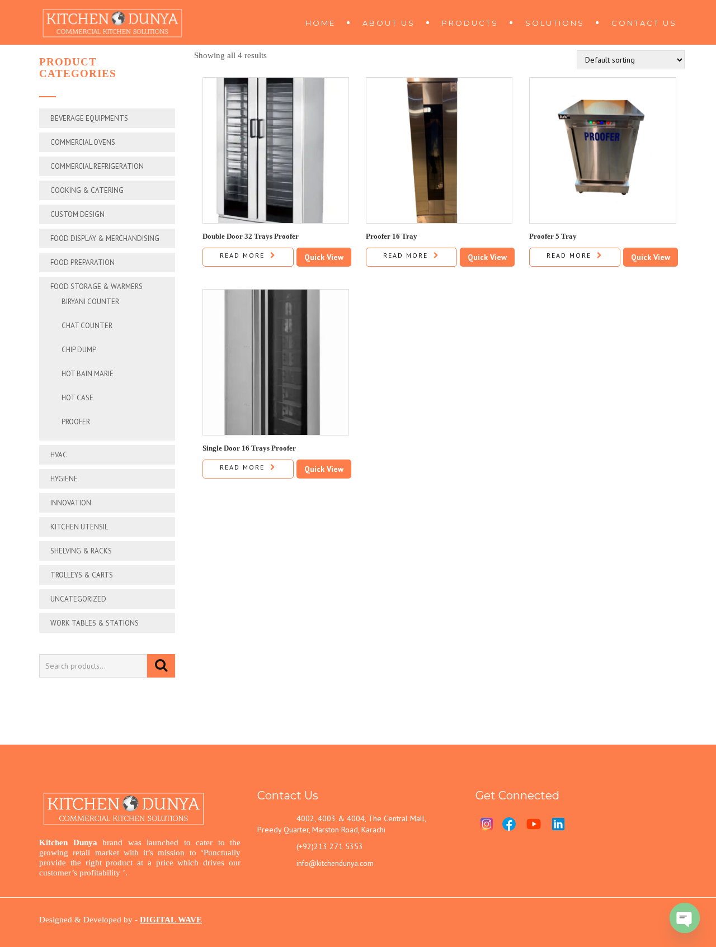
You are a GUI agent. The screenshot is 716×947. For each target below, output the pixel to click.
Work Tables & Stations (94, 623)
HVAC (58, 455)
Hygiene (64, 479)
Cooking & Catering (87, 190)
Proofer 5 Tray (553, 236)
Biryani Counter (90, 301)
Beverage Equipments (89, 118)
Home (320, 22)
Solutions (555, 22)
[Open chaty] (685, 918)
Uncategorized (78, 599)
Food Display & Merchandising (104, 238)
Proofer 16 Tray (391, 236)
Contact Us (644, 22)
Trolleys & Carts (81, 575)
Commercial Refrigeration (97, 166)
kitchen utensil (79, 527)
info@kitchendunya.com (335, 863)
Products (470, 22)
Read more (242, 255)
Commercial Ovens (82, 142)
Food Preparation (82, 262)
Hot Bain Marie (88, 373)
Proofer (76, 422)
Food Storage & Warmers (96, 286)
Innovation (70, 503)
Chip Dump (79, 349)
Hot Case (77, 398)
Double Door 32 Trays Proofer (250, 236)
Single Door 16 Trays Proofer (249, 448)
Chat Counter (87, 325)
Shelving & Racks (81, 551)
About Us (388, 22)
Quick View (323, 257)
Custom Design (77, 214)
